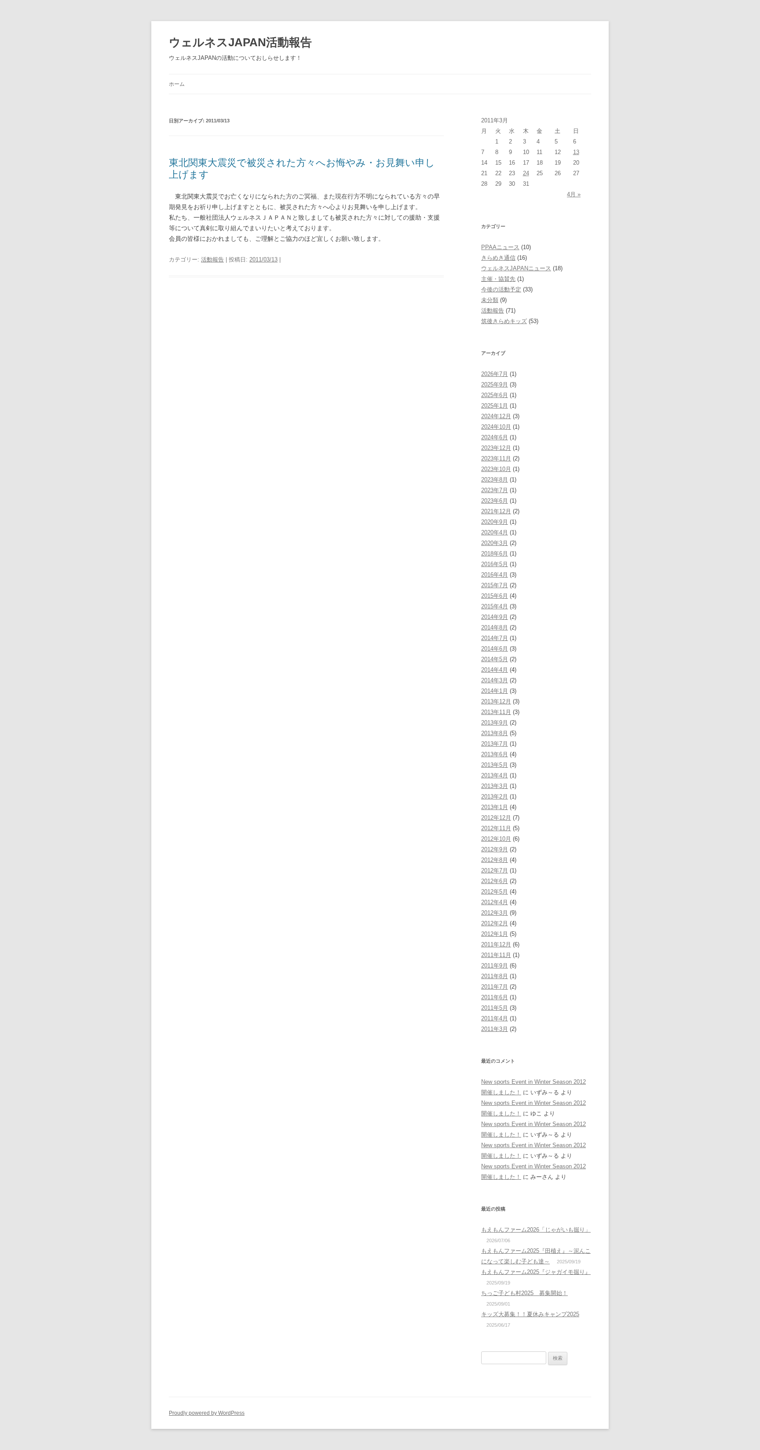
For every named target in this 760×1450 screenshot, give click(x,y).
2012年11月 (496, 828)
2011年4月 (494, 1018)
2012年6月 (494, 881)
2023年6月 (494, 500)
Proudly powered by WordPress (207, 1413)
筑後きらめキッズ (504, 321)
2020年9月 (494, 522)
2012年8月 (494, 860)
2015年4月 (494, 606)
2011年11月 (496, 955)
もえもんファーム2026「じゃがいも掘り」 (536, 1229)
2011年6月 (494, 997)
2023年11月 (496, 458)
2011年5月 (494, 1008)
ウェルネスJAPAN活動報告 (240, 42)
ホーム (177, 84)
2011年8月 (494, 976)
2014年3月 (494, 680)
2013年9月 (494, 722)
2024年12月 (496, 416)
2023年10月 (496, 469)
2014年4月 (494, 669)
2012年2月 (494, 923)
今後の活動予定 (501, 289)
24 (526, 173)
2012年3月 (494, 912)
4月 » (574, 194)
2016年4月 (494, 574)
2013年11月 (496, 712)
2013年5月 (494, 765)
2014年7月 (494, 638)
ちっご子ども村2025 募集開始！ (524, 1293)
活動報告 (212, 259)
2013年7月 (494, 743)
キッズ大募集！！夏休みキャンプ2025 (530, 1314)
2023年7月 (494, 490)
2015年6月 (494, 596)
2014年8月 (494, 627)
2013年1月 (494, 807)
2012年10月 (496, 838)
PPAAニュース (500, 247)
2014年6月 (494, 648)
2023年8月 (494, 479)
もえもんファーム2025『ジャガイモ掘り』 (536, 1272)
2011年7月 (494, 986)
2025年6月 (494, 395)
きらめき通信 (498, 257)
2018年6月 (494, 553)
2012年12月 (496, 817)
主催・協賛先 (498, 279)
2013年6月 (494, 754)
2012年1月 (494, 934)
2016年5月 (494, 564)
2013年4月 (494, 775)
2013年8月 (494, 733)
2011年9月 (494, 965)
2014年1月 (494, 691)
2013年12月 (496, 701)
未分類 (489, 300)
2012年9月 (494, 849)
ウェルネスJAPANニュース (516, 268)
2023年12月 (496, 448)
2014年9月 (494, 617)
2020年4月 (494, 532)
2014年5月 (494, 659)
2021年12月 (496, 511)
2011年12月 (496, 944)
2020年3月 (494, 543)
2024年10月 (496, 426)
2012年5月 (494, 891)
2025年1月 (494, 405)
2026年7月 (494, 374)
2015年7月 (494, 585)
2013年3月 (494, 786)
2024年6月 (494, 437)
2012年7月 (494, 870)
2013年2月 (494, 796)
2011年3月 (494, 1029)
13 (576, 152)
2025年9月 (494, 384)
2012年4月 (494, 902)
